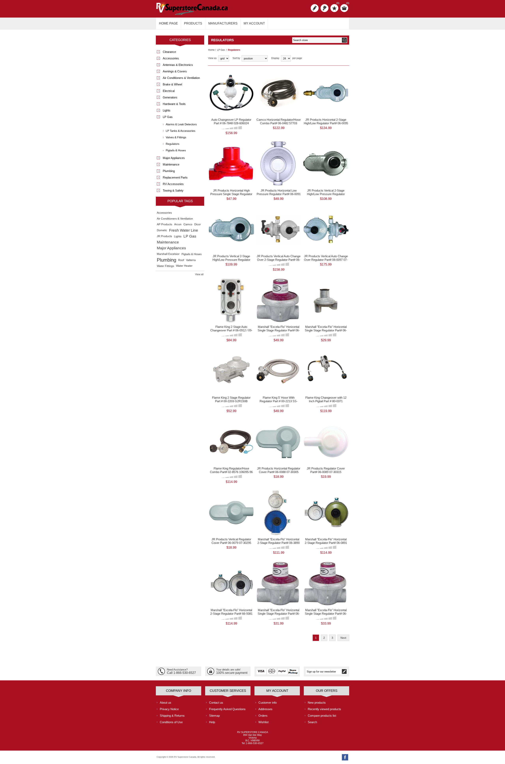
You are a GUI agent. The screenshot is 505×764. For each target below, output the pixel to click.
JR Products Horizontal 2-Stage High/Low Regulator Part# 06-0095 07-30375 (326, 123)
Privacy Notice (169, 709)
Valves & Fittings (176, 137)
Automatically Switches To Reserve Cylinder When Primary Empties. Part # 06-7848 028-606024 (231, 84)
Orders (262, 715)
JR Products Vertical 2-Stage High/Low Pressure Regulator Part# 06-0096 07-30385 (231, 259)
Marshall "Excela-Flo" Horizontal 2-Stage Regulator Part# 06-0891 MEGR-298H (326, 543)
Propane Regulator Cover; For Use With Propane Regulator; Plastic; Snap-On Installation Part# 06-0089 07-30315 (326, 435)
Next (343, 637)
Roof (181, 260)
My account (254, 23)
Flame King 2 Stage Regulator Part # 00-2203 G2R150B (231, 399)
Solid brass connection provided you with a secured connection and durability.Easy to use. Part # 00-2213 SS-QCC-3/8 (278, 364)
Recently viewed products (324, 709)
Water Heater (184, 265)
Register (315, 8)
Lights (166, 110)
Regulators (172, 143)
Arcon (177, 224)
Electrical (169, 91)
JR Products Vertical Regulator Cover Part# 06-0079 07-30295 (231, 541)
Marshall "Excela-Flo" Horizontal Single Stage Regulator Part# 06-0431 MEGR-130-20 (326, 613)
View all (199, 274)
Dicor (197, 224)
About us (165, 702)
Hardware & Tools (174, 104)
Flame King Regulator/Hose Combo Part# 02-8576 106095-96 (231, 470)
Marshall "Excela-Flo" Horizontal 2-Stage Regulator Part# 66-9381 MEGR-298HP (231, 613)
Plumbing (169, 171)
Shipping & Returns (172, 715)
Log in (324, 8)
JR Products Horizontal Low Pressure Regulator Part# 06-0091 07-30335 (279, 194)
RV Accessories (173, 184)
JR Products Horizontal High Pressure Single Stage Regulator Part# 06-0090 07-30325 (231, 194)
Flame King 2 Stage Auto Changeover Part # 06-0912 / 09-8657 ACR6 (231, 330)
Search (312, 722)
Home (211, 50)
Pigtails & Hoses (176, 150)
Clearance (169, 51)
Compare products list (322, 715)
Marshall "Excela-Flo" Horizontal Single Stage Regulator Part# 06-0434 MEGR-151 (326, 330)
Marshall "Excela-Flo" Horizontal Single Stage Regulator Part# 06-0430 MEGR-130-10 (279, 613)
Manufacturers (223, 23)
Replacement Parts (175, 177)
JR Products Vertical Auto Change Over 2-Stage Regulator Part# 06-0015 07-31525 (278, 259)
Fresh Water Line (183, 230)
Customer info (267, 702)
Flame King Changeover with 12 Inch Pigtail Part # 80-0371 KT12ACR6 (325, 401)
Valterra (191, 260)
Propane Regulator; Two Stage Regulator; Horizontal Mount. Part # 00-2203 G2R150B (231, 362)
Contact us (216, 702)
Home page (168, 23)
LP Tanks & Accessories (180, 130)
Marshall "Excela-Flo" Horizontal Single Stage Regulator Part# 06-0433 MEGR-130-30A (279, 330)
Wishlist (263, 722)
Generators (170, 97)
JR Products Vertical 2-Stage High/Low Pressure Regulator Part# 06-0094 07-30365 (326, 194)
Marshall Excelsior (168, 253)
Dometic (162, 230)
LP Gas (221, 50)
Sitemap (214, 715)
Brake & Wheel (172, 84)
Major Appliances (174, 158)
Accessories (171, 58)
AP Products (164, 224)
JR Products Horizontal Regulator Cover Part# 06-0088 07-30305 (278, 470)
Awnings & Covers (175, 71)
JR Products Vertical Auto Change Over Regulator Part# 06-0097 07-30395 (326, 259)
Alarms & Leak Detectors (181, 124)
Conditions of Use (171, 722)
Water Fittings (165, 265)
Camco (187, 224)
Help (212, 722)
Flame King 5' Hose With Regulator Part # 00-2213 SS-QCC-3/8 (278, 401)
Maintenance (171, 164)
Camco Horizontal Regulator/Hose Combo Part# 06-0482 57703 (278, 121)
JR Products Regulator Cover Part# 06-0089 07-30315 (326, 470)
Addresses (265, 709)
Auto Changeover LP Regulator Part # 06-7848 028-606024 (231, 121)
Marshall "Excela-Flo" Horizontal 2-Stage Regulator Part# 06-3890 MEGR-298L (278, 543)
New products (317, 702)
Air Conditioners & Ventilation (181, 77)
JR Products (164, 236)
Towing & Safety (173, 190)
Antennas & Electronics (178, 64)
